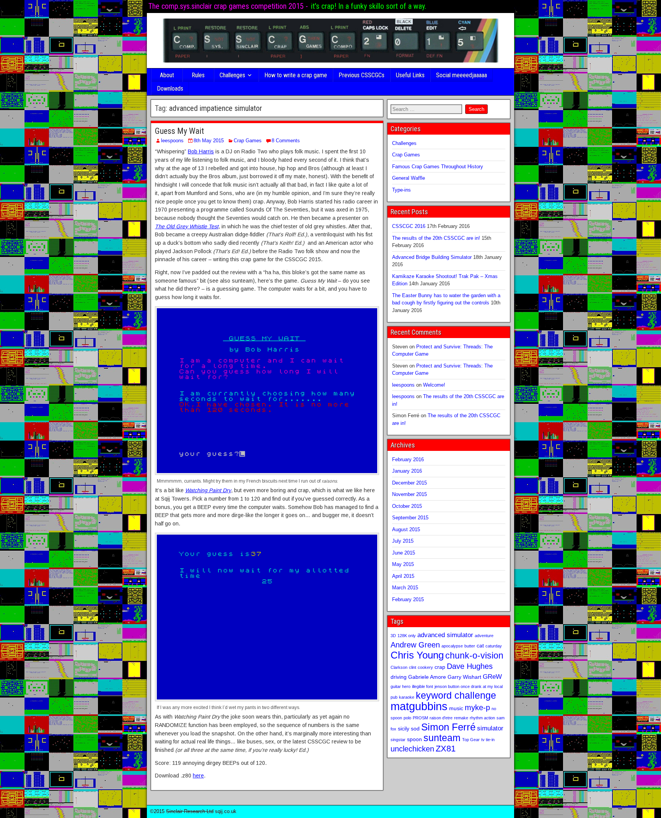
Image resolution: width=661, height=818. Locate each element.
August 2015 (406, 529)
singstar (398, 739)
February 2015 (408, 599)
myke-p (477, 707)
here (198, 775)
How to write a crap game (295, 75)
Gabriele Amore (427, 677)
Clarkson (399, 667)
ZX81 (446, 748)
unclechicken (412, 749)
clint (412, 667)
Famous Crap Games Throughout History (437, 166)
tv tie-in (488, 739)
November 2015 (409, 494)
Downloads (170, 88)
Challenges (232, 75)
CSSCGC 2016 (408, 226)
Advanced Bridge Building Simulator (432, 257)
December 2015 (409, 483)
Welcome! (434, 385)
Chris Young (417, 655)
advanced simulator (445, 635)
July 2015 (403, 541)
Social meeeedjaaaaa (461, 75)
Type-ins (401, 190)
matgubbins (419, 706)
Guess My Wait (179, 131)
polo (407, 718)
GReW (492, 676)
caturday (493, 646)
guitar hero (400, 686)
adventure (484, 635)
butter (469, 646)
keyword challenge (456, 695)
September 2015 (410, 517)
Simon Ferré (448, 727)
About (167, 75)
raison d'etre (441, 718)
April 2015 (403, 576)
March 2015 (405, 587)
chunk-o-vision (474, 655)
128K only (406, 635)
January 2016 (407, 471)
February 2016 (408, 459)
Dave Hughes (470, 666)
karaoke (406, 697)
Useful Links (410, 75)
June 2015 (403, 553)
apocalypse (452, 646)
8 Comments (286, 140)
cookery (425, 667)
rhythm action (482, 718)
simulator (490, 728)
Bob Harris (201, 151)
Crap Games (248, 140)
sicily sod (409, 728)
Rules (198, 75)
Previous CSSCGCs (361, 75)
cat (480, 645)
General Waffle (408, 178)
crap (440, 667)
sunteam (442, 738)
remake (461, 718)
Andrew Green (415, 645)
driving (399, 677)
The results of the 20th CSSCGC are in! (436, 238)
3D (393, 635)
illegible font (422, 686)
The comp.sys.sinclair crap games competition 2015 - (228, 6)
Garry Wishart (464, 677)
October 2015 (407, 506)
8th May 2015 (209, 140)
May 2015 (403, 564)
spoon (414, 739)
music (456, 708)
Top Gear (471, 739)
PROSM (420, 718)
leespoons (172, 140)
